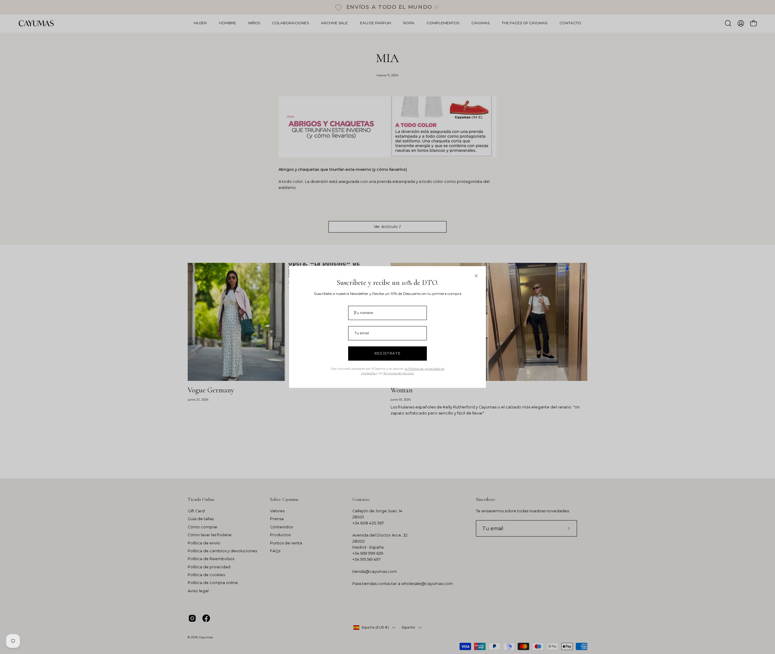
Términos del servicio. (398, 373)
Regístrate (387, 353)
